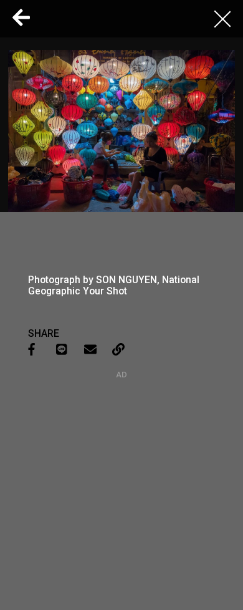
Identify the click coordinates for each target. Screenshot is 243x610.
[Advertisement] (121, 457)
